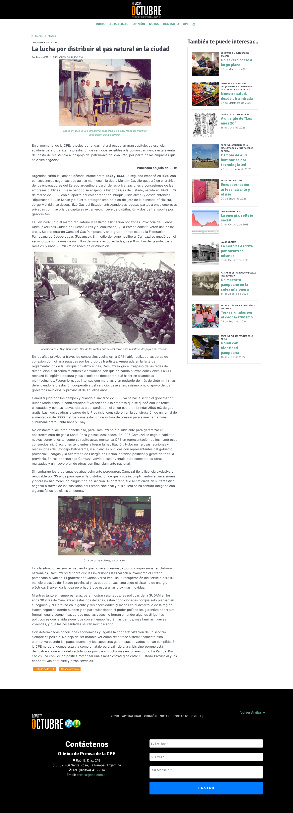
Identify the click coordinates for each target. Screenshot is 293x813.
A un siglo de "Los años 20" (236, 121)
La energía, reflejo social (237, 218)
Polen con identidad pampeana (230, 348)
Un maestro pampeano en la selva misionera (235, 284)
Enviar (206, 787)
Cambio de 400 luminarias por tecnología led (234, 160)
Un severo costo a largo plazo (236, 62)
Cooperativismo (70, 668)
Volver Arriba (251, 712)
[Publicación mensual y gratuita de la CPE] (146, 9)
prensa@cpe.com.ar (92, 775)
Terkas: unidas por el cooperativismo (237, 315)
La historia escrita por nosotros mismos (237, 251)
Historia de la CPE (45, 668)
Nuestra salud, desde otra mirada (237, 96)
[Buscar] (195, 24)
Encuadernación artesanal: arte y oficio (235, 189)
